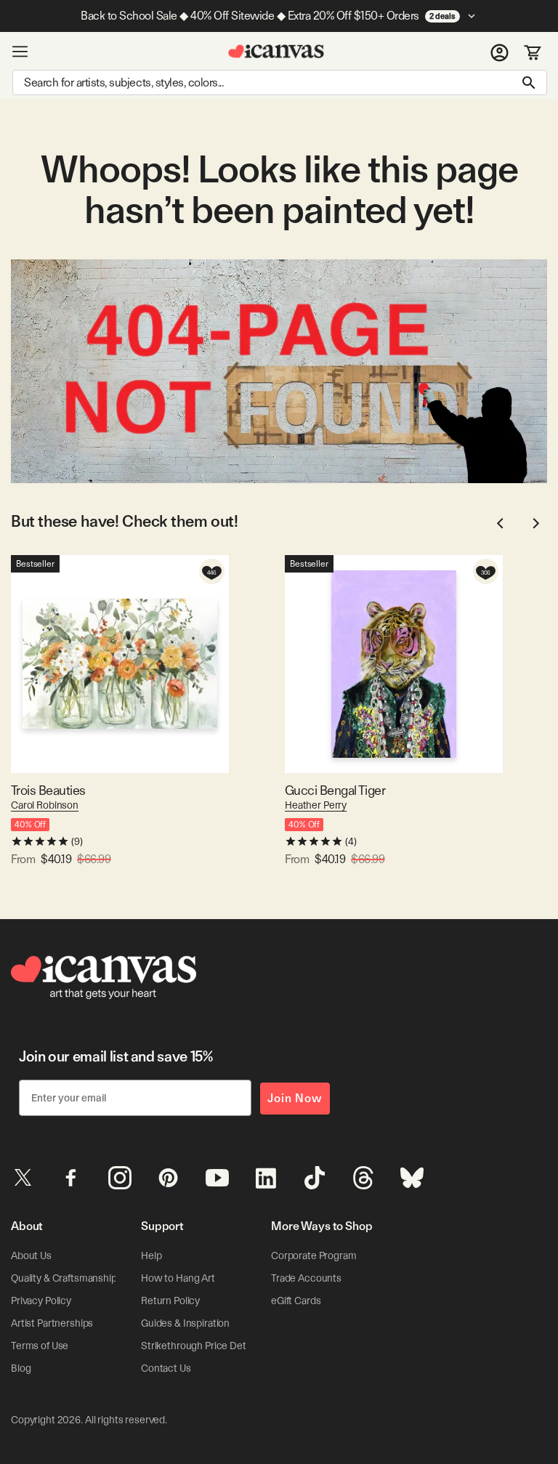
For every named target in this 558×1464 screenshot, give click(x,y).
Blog (21, 1368)
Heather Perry (316, 805)
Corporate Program (314, 1255)
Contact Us (166, 1368)
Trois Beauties (48, 790)
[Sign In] (499, 52)
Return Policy (170, 1300)
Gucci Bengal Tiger (335, 790)
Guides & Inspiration (185, 1323)
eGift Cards (295, 1300)
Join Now (295, 1098)
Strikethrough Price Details (200, 1345)
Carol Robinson (44, 805)
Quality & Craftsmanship (64, 1278)
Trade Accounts (306, 1278)
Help (151, 1255)
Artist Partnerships (52, 1323)
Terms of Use (39, 1345)
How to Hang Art (178, 1278)
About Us (31, 1255)
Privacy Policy (41, 1300)
